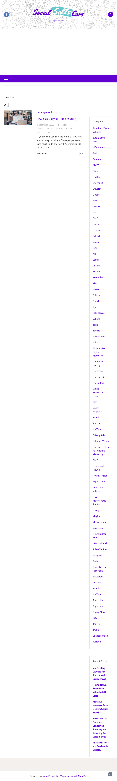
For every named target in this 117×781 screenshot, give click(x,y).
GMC (95, 218)
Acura (95, 141)
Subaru (96, 318)
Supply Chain (99, 612)
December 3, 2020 (46, 125)
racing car (97, 555)
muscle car (98, 528)
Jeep (95, 247)
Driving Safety (100, 435)
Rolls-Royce (99, 312)
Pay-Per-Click (61, 129)
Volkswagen (99, 336)
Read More (42, 154)
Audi (95, 153)
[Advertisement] (58, 52)
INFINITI (97, 236)
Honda (96, 224)
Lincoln (96, 265)
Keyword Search (44, 129)
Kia (94, 253)
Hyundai (97, 230)
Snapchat (97, 411)
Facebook (98, 570)
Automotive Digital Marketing (99, 352)
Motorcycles (99, 522)
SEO (95, 402)
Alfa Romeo (99, 147)
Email (95, 396)
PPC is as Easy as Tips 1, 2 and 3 (56, 118)
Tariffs (96, 623)
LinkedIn (97, 582)
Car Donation (99, 377)
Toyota (96, 330)
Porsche (97, 301)
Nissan (96, 289)
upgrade (97, 641)
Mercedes (98, 277)
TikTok (96, 417)
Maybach (97, 516)
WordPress (48, 776)
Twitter (97, 423)
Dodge (96, 194)
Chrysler (97, 188)
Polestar (97, 295)
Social (96, 407)
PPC (71, 129)
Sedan (96, 561)
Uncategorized (44, 112)
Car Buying (98, 361)
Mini (95, 283)
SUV (95, 618)
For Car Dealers (101, 447)
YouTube (97, 429)
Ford (95, 200)
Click (64, 125)
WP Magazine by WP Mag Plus (71, 776)
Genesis (97, 206)
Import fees (99, 481)
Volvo (95, 342)
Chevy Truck (99, 382)
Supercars (98, 606)
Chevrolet (98, 182)
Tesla (95, 324)
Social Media (99, 567)
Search (40, 132)
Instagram (98, 576)
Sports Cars (99, 600)
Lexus (96, 259)
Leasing (96, 365)
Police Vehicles (100, 549)
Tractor (96, 504)
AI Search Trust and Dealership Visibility (101, 746)
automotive (99, 137)
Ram (95, 307)
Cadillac (96, 177)
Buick (95, 171)
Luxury (96, 510)
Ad (58, 125)
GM (95, 212)
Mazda (96, 271)
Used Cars (98, 371)
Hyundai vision (100, 475)
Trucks (96, 629)
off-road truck (100, 543)
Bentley (97, 159)
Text (48, 132)
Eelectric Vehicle (101, 441)
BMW (96, 165)
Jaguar (96, 242)
